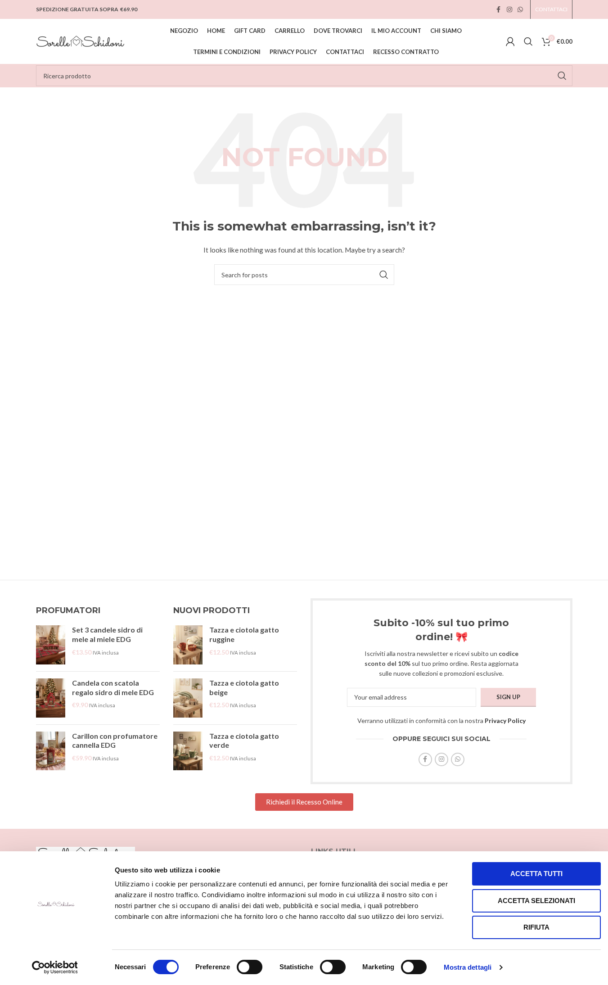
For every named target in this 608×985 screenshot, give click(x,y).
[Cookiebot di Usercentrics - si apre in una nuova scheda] (54, 967)
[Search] (528, 41)
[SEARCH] (562, 75)
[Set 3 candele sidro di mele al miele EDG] (50, 644)
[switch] (249, 967)
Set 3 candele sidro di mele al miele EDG (107, 634)
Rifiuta (536, 927)
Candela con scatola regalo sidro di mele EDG (113, 687)
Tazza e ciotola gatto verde (244, 741)
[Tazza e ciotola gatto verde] (188, 751)
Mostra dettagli (468, 967)
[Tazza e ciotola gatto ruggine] (188, 644)
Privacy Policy (505, 720)
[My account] (510, 41)
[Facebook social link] (498, 10)
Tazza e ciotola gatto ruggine (244, 634)
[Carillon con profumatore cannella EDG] (50, 751)
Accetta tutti (536, 873)
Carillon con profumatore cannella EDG (115, 741)
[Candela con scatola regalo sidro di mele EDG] (50, 698)
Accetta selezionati (536, 900)
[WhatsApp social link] (520, 10)
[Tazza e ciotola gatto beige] (188, 698)
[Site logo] (81, 41)
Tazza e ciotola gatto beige (244, 687)
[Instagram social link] (509, 10)
